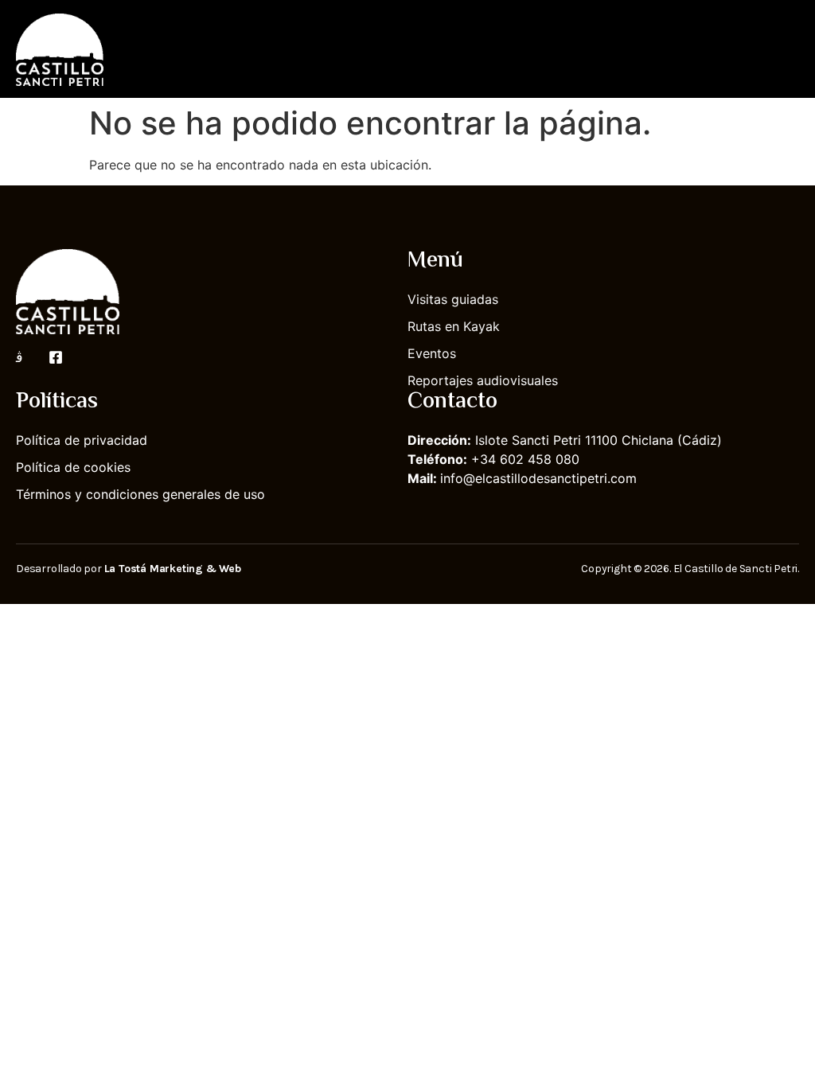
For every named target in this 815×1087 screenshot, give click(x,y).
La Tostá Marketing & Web (172, 568)
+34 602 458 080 (525, 459)
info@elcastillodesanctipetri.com (538, 478)
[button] (788, 49)
